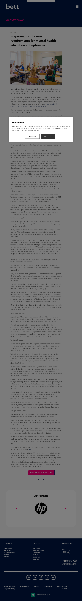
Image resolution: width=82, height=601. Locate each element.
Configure (32, 136)
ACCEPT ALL (48, 136)
